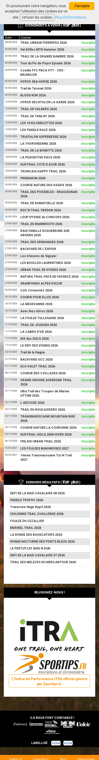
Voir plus (71, 25)
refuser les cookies (37, 17)
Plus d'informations (70, 17)
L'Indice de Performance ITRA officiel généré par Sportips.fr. (49, 681)
